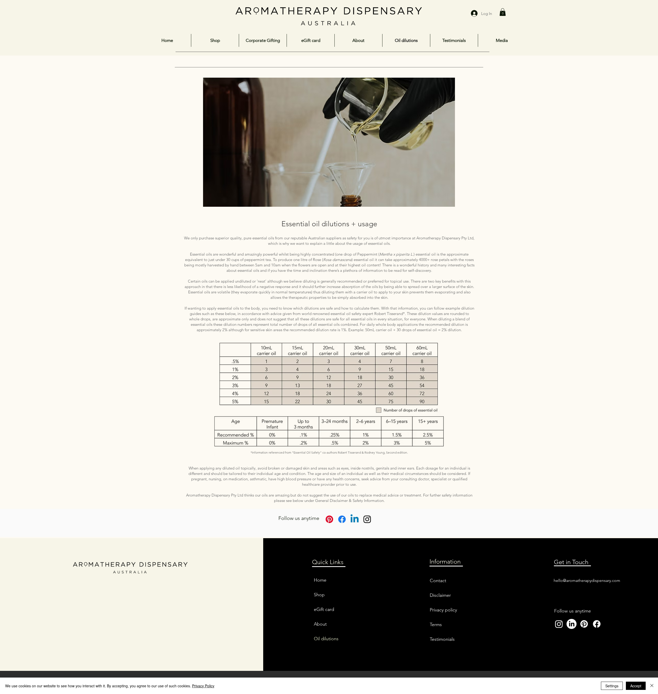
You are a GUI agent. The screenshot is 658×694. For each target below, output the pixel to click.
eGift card (324, 609)
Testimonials (442, 639)
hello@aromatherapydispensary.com (587, 580)
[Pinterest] (329, 519)
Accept (635, 685)
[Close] (652, 686)
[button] (502, 12)
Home (320, 580)
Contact (438, 580)
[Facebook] (597, 624)
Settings (611, 685)
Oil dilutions (326, 639)
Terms (436, 624)
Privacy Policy (203, 685)
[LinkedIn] (571, 624)
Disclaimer (440, 595)
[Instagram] (367, 519)
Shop (319, 595)
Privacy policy (443, 610)
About (320, 624)
